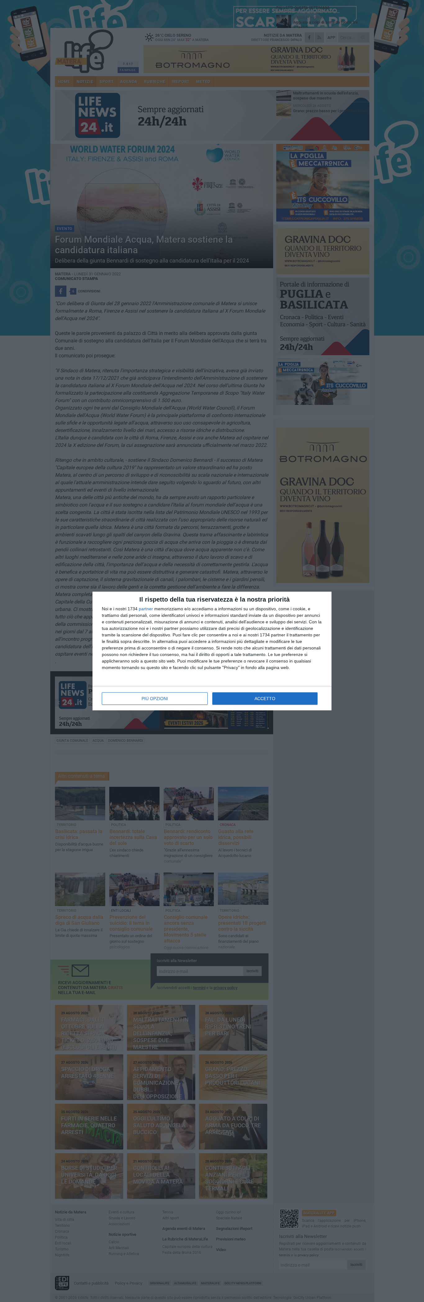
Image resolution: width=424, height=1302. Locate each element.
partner (146, 609)
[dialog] (212, 651)
